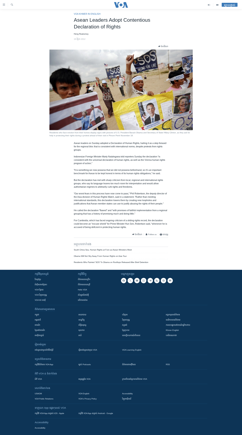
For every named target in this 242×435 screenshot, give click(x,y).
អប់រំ (80, 335)
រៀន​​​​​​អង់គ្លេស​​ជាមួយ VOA (87, 350)
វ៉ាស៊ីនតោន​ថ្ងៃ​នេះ (41, 284)
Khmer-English (172, 330)
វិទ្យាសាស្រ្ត (126, 320)
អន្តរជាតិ (38, 320)
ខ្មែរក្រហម (125, 330)
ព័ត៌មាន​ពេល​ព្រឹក (84, 279)
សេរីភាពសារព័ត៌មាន (173, 320)
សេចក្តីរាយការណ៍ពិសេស (131, 335)
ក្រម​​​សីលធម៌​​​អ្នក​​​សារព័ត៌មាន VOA (134, 379)
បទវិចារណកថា (171, 335)
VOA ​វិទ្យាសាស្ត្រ (41, 295)
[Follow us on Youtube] (137, 280)
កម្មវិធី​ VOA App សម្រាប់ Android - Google (95, 413)
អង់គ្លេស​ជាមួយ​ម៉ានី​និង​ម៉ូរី (44, 350)
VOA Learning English (131, 350)
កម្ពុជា (37, 314)
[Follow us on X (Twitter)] (130, 280)
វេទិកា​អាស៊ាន (83, 300)
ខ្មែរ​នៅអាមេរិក (40, 330)
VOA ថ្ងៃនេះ (39, 290)
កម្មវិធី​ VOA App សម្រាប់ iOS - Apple (49, 413)
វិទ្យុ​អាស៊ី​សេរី (126, 399)
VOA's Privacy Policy (87, 399)
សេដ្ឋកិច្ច (81, 320)
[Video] (217, 5)
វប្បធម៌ (124, 325)
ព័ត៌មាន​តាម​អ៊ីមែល (129, 364)
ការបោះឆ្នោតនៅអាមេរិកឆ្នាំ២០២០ (178, 325)
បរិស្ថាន (125, 314)
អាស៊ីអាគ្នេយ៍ (39, 335)
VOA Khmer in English (87, 14)
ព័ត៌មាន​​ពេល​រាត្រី (84, 284)
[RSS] (157, 280)
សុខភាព (81, 330)
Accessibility (127, 393)
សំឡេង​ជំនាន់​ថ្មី (83, 295)
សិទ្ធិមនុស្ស (82, 325)
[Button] (163, 46)
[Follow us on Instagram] (143, 280)
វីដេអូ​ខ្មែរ (38, 279)
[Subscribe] (170, 280)
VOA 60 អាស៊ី (40, 300)
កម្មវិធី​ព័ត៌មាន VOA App (44, 364)
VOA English (83, 393)
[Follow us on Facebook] (123, 280)
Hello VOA (82, 290)
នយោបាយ (82, 314)
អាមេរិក (37, 325)
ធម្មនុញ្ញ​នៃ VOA (84, 379)
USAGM (38, 393)
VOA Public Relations (44, 399)
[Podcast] (163, 280)
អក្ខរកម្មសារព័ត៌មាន (173, 314)
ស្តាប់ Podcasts (84, 364)
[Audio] (209, 5)
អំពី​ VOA (38, 379)
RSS (168, 364)
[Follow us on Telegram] (150, 280)
